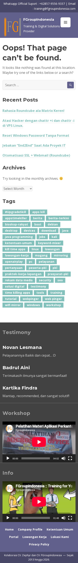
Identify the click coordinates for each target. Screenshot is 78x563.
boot (37, 224)
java (65, 230)
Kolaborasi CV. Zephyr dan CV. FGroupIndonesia (33, 555)
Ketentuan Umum (60, 529)
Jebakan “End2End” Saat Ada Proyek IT (34, 145)
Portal (13, 537)
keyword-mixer (49, 243)
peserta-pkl (37, 268)
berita (37, 218)
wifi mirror (13, 305)
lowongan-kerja (17, 255)
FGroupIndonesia (38, 20)
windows (33, 305)
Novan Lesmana (22, 347)
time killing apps (17, 293)
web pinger (53, 299)
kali (54, 237)
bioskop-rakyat (16, 224)
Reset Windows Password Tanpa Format (35, 135)
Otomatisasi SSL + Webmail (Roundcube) (36, 155)
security (45, 280)
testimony (38, 286)
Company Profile (30, 529)
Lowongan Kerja (34, 537)
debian (53, 224)
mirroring (61, 255)
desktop (11, 230)
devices (29, 230)
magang (41, 255)
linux (35, 249)
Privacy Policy (39, 544)
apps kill (38, 212)
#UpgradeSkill (15, 212)
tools (40, 293)
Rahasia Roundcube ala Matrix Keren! (33, 110)
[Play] (8, 458)
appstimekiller (16, 218)
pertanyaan (13, 268)
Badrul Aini (16, 367)
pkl (55, 268)
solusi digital (14, 286)
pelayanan (46, 262)
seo (60, 280)
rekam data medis (19, 280)
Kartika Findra (19, 388)
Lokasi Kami (60, 537)
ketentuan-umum (18, 243)
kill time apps (15, 249)
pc (30, 262)
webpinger (31, 299)
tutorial (10, 299)
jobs (42, 237)
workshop (53, 305)
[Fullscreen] (70, 458)
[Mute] (63, 458)
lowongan (52, 249)
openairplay (14, 262)
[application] (39, 442)
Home (9, 529)
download (48, 230)
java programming (19, 237)
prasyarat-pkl (58, 274)
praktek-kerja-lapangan (23, 274)
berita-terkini (58, 218)
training (56, 293)
